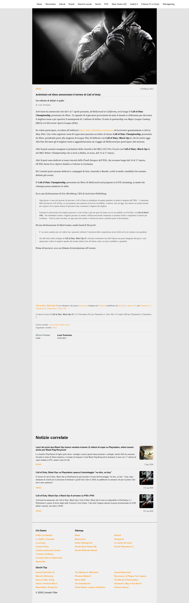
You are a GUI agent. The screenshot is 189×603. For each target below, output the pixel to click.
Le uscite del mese (123, 543)
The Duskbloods (82, 583)
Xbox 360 (62, 309)
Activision (122, 306)
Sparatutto (83, 306)
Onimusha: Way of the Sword (128, 583)
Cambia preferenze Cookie (48, 550)
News (39, 4)
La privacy (41, 543)
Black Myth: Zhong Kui (46, 587)
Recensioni (51, 4)
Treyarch (102, 306)
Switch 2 (134, 4)
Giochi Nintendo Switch (86, 550)
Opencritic (41, 561)
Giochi (98, 4)
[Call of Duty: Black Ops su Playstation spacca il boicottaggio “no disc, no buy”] (146, 478)
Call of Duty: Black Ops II (46, 306)
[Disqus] (94, 395)
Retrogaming (168, 4)
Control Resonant (122, 572)
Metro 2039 (80, 580)
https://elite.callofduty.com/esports (96, 130)
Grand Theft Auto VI (45, 572)
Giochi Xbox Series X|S (85, 546)
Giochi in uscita (85, 4)
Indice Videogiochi (84, 543)
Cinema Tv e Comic (150, 4)
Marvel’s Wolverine (44, 576)
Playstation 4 (41, 309)
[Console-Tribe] (16, 4)
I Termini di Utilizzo (45, 554)
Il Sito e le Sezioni (44, 535)
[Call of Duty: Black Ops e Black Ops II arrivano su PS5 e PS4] (146, 501)
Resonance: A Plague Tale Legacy (130, 576)
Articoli (62, 4)
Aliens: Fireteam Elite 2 (46, 583)
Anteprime (119, 539)
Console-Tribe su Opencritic (49, 558)
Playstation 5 (52, 309)
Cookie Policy (42, 546)
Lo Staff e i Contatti (45, 539)
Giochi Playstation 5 (123, 546)
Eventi (71, 4)
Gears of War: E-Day (45, 580)
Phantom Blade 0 (83, 576)
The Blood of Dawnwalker (126, 580)
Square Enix (132, 306)
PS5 (106, 4)
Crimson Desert (121, 587)
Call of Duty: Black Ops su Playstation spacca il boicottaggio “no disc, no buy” (74, 472)
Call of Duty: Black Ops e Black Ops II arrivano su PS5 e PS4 (65, 495)
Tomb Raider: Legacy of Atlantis (90, 587)
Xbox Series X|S (119, 4)
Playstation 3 (145, 306)
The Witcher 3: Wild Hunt (86, 572)
